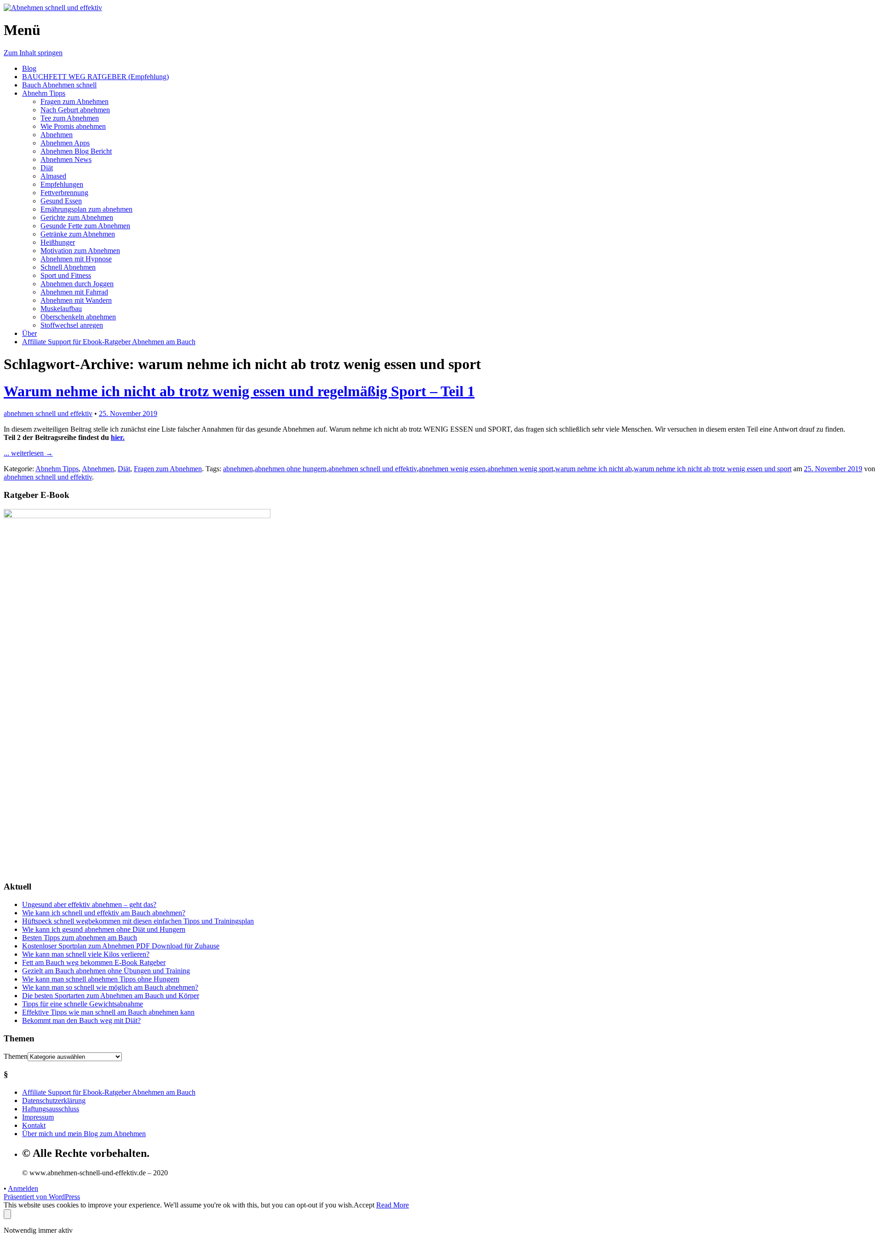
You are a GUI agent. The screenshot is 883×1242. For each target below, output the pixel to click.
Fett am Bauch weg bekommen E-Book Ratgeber (94, 962)
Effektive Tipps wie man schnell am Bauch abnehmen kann (108, 1012)
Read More (392, 1205)
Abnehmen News (66, 159)
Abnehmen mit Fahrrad (74, 292)
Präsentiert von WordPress (42, 1197)
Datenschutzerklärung (54, 1100)
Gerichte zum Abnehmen (76, 217)
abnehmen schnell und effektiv (48, 413)
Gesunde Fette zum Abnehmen (85, 226)
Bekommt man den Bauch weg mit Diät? (81, 1020)
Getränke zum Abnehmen (77, 234)
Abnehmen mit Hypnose (76, 259)
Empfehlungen (61, 184)
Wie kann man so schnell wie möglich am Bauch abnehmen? (110, 987)
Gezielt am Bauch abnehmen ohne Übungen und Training (106, 971)
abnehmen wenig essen (452, 469)
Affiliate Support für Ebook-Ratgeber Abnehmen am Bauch (108, 342)
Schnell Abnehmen (68, 267)
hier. (118, 437)
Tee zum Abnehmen (69, 118)
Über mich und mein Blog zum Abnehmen (84, 1134)
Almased (53, 176)
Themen (16, 1056)
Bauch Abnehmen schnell (59, 85)
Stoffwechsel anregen (71, 325)
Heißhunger (57, 242)
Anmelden (23, 1188)
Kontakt (34, 1125)
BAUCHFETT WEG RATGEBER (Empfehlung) (95, 77)
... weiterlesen (28, 453)
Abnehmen (56, 135)
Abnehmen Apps (65, 143)
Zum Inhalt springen (33, 53)
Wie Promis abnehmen (73, 126)
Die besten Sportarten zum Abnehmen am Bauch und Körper (110, 995)
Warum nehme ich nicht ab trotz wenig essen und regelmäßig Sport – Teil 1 (239, 391)
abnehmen (238, 469)
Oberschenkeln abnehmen (78, 317)
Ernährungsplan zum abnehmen (86, 209)
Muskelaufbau (61, 308)
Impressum (38, 1117)
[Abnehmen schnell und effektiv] (53, 8)
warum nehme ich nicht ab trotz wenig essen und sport (712, 469)
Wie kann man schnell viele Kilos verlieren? (85, 954)
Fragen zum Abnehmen (74, 101)
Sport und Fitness (65, 275)
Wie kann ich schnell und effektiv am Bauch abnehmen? (103, 913)
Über (29, 333)
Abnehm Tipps (43, 93)
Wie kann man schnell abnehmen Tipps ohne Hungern (100, 979)
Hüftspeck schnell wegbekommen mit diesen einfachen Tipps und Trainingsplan (138, 921)
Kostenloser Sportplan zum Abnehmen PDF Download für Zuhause (120, 946)
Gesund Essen (61, 201)
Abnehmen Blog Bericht (76, 151)
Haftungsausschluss (50, 1109)
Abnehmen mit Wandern (76, 300)
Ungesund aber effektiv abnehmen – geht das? (89, 904)
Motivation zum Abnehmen (80, 250)
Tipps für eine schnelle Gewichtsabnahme (82, 1004)
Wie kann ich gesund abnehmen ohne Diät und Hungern (103, 929)
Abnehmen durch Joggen (77, 284)
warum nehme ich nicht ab (593, 469)
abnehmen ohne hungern (291, 469)
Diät (46, 168)
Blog (29, 68)
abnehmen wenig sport (520, 469)
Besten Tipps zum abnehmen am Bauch (79, 938)
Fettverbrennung (64, 192)
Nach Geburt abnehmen (75, 110)
